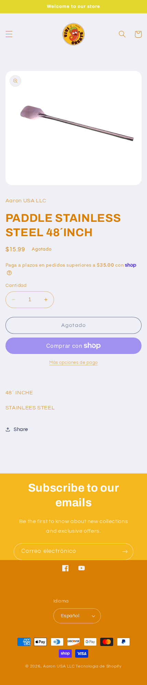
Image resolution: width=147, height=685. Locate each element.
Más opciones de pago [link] (73, 362)
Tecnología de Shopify (98, 666)
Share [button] (21, 429)
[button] (9, 34)
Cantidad (15, 285)
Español (70, 615)
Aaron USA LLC (59, 666)
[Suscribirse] (125, 551)
